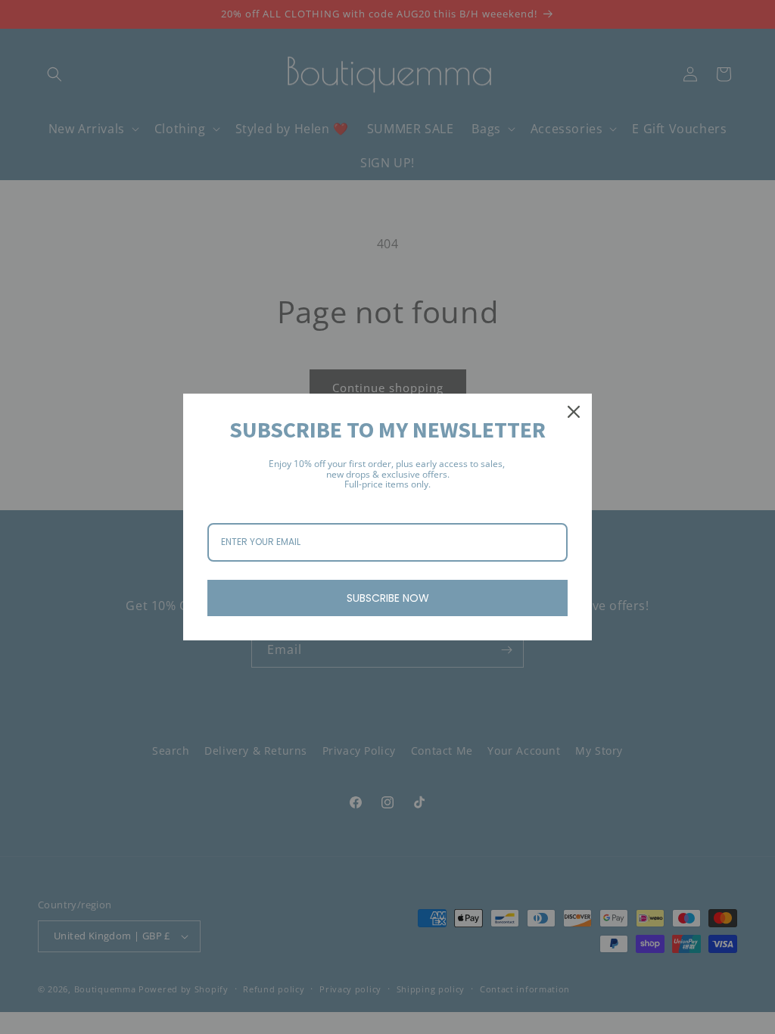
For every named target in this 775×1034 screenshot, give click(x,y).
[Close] (574, 412)
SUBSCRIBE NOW (388, 598)
